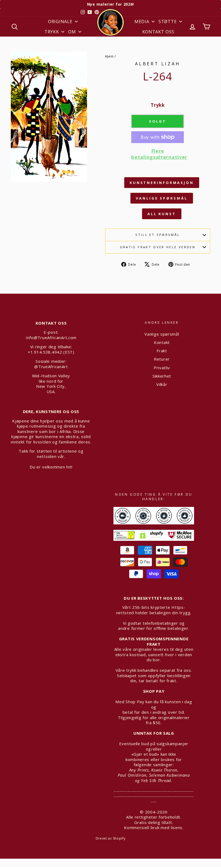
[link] (157, 158)
